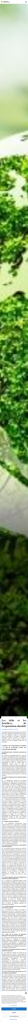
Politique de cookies (13, 1019)
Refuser (14, 1012)
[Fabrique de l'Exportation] (5, 2)
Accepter (14, 1009)
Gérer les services (14, 1005)
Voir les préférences (14, 1016)
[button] (26, 993)
